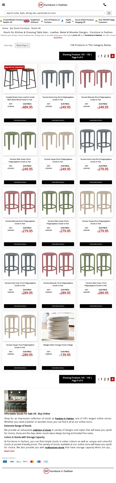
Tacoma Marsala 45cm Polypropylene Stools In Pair (96, 98)
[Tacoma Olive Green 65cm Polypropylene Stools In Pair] (58, 203)
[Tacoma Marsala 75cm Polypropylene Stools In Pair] (58, 265)
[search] (109, 13)
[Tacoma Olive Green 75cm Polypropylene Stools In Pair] (95, 265)
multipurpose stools (54, 448)
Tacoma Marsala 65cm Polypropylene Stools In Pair (20, 222)
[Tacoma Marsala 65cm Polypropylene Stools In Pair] (20, 203)
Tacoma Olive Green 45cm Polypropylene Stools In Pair (20, 160)
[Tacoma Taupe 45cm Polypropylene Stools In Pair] (58, 141)
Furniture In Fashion (64, 419)
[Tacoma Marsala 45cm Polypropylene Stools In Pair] (95, 79)
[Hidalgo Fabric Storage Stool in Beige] (58, 327)
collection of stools (42, 430)
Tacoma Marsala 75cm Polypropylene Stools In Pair (58, 284)
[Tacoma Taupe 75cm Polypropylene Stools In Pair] (20, 327)
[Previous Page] (99, 56)
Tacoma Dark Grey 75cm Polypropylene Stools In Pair (20, 284)
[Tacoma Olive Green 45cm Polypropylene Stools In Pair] (20, 141)
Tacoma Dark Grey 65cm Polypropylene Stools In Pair (96, 160)
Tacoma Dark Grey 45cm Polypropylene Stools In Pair (58, 98)
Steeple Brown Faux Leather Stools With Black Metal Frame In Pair (20, 98)
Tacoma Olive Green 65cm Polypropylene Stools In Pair (58, 222)
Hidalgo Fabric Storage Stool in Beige (58, 345)
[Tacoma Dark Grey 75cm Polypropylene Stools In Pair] (20, 265)
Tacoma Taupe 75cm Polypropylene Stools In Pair (20, 346)
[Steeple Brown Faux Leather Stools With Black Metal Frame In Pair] (20, 79)
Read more (9, 451)
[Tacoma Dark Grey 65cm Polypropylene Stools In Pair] (95, 141)
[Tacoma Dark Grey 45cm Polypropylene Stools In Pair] (58, 79)
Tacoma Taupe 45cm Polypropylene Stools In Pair (58, 160)
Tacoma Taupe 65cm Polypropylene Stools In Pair (96, 222)
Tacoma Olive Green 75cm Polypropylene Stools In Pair (95, 284)
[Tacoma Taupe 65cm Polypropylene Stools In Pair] (95, 203)
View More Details (20, 120)
